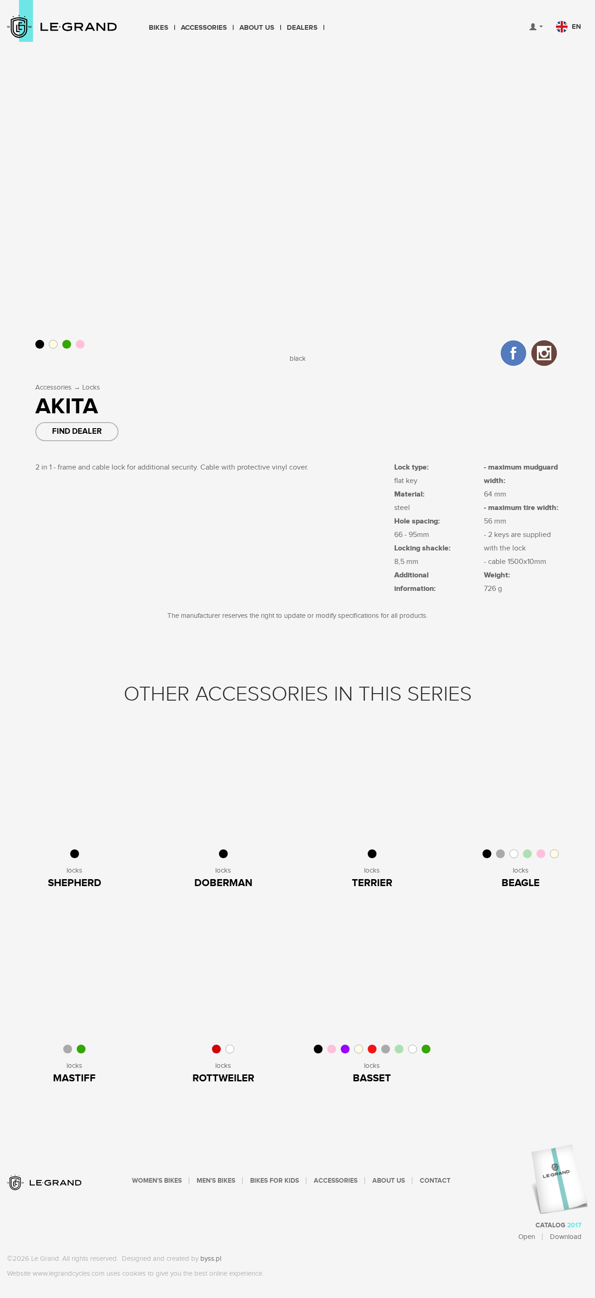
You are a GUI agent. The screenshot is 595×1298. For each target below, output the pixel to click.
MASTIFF (74, 1078)
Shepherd (74, 883)
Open (526, 1236)
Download (566, 1236)
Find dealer (77, 431)
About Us (256, 27)
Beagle (521, 883)
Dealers (302, 27)
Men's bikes (216, 1181)
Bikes (158, 27)
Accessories (204, 27)
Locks (91, 387)
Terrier (372, 883)
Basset (372, 1078)
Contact (435, 1181)
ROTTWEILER (223, 1078)
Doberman (223, 883)
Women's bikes (157, 1181)
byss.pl (210, 1259)
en (575, 26)
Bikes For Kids (274, 1181)
